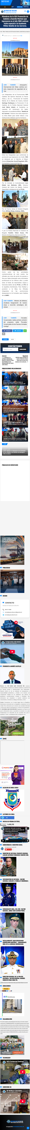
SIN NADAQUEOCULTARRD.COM (18, 1127)
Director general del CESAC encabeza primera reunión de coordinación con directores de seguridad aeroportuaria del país (13, 410)
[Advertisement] (5, 508)
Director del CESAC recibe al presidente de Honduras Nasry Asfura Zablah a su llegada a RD (14, 383)
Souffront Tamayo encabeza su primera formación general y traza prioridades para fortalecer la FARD (15, 439)
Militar (12, 339)
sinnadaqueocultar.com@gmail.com (13, 612)
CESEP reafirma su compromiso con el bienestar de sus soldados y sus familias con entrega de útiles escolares (14, 452)
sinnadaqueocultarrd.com (11, 615)
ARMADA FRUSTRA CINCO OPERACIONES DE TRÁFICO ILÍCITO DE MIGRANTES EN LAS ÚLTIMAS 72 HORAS (14, 424)
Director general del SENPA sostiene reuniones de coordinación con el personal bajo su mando (14, 397)
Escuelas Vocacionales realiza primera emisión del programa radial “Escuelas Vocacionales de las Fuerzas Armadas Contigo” (15, 322)
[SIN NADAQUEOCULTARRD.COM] (15, 1123)
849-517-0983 (8, 609)
